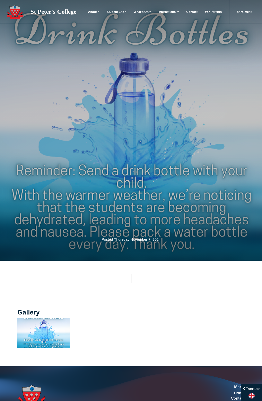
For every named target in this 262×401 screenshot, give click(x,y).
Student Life (115, 11)
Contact (192, 11)
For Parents (213, 11)
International (167, 11)
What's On (141, 11)
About (92, 11)
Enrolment (244, 11)
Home (239, 393)
